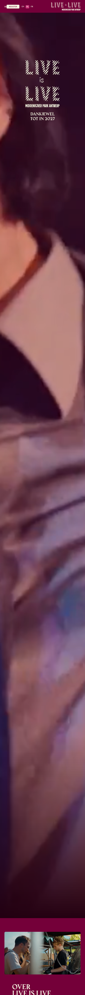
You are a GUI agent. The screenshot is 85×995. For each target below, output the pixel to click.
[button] (5, 6)
